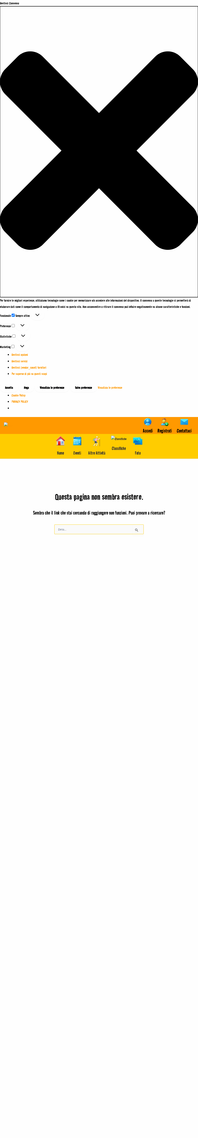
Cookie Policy (18, 395)
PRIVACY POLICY (20, 401)
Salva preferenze (83, 387)
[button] (99, 151)
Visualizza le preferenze (52, 387)
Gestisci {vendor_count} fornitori (29, 367)
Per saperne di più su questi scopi (29, 374)
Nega (26, 387)
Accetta (9, 387)
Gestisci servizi (20, 361)
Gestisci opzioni (20, 354)
